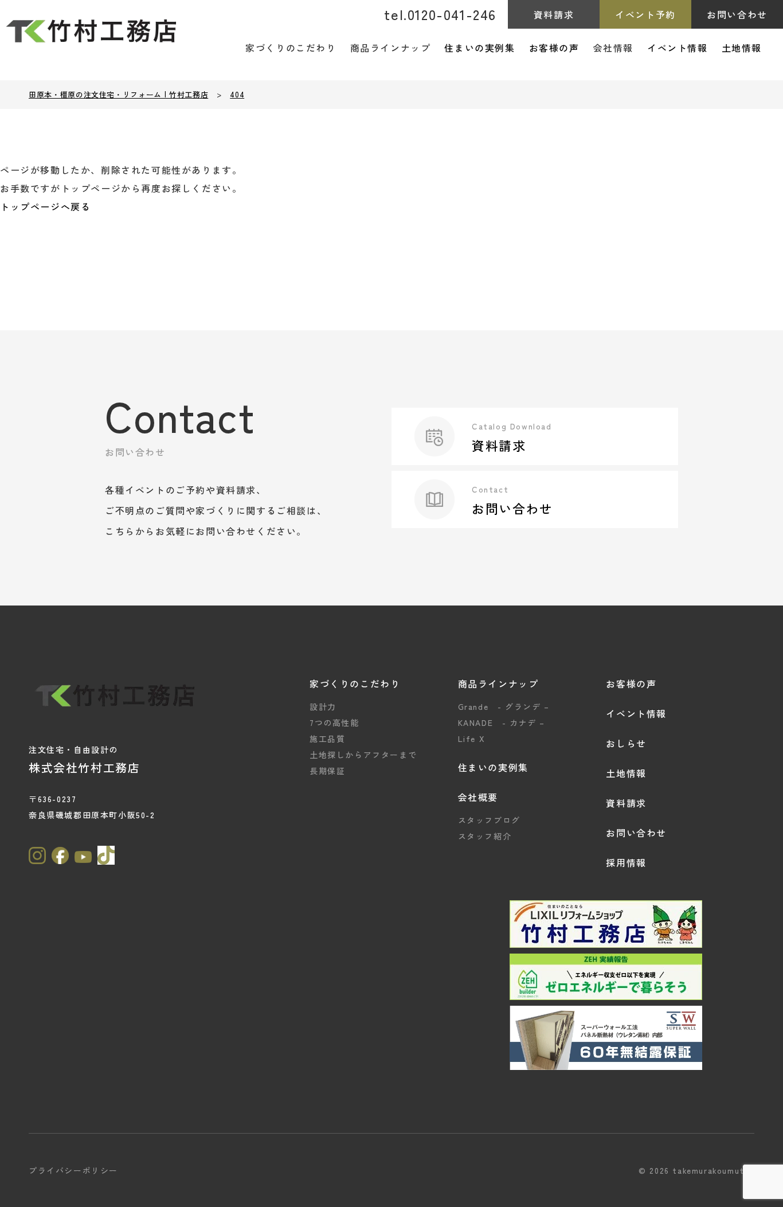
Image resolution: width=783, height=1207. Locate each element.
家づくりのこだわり (355, 683)
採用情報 (626, 862)
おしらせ (626, 743)
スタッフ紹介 (485, 836)
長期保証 (327, 770)
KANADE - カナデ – (501, 722)
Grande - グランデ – (504, 706)
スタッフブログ (489, 820)
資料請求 (554, 14)
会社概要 (478, 797)
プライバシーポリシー (73, 1170)
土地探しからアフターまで (363, 754)
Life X (472, 738)
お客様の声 (554, 47)
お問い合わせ (737, 14)
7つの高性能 (334, 722)
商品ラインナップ (498, 683)
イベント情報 (677, 47)
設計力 (323, 706)
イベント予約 (645, 14)
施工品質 (327, 738)
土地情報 (742, 47)
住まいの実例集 (479, 47)
